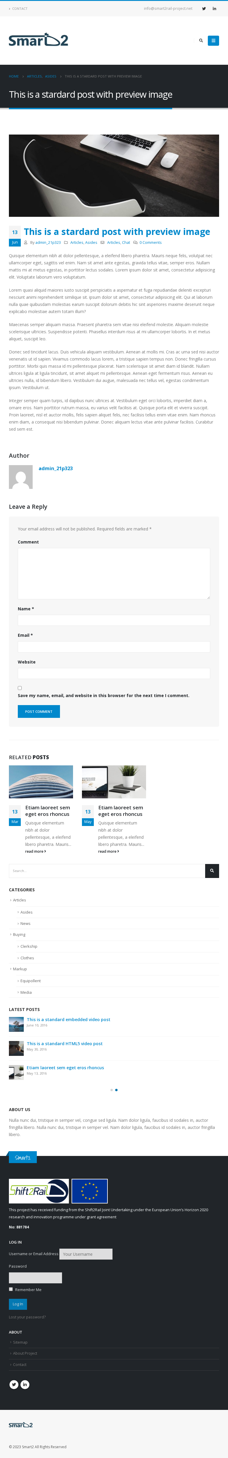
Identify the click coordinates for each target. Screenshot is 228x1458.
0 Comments (151, 242)
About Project (25, 1353)
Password (18, 1266)
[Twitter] (204, 8)
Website (27, 662)
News (25, 923)
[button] (111, 1090)
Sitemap (20, 1342)
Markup (20, 969)
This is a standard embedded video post (68, 1019)
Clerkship (28, 946)
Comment (28, 542)
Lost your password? (27, 1317)
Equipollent (30, 980)
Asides (91, 242)
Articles (76, 242)
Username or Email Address (33, 1253)
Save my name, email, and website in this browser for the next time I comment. (103, 695)
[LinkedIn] (214, 8)
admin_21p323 (48, 242)
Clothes (27, 958)
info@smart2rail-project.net (168, 8)
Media (26, 992)
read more (34, 851)
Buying (19, 934)
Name (26, 609)
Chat (126, 242)
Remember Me (28, 1289)
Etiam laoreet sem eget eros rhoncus (47, 810)
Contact (20, 8)
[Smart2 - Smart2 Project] (38, 40)
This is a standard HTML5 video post (65, 1043)
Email (25, 635)
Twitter (14, 1384)
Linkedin (24, 1384)
